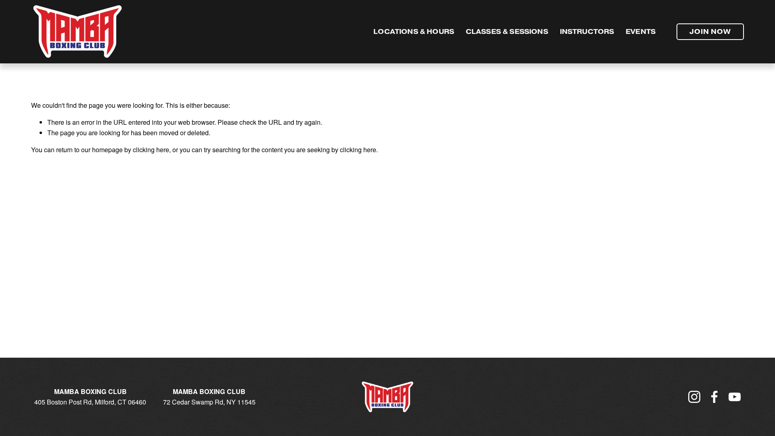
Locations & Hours (413, 31)
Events (641, 31)
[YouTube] (734, 396)
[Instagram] (694, 396)
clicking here (151, 149)
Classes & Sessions (507, 31)
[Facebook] (714, 396)
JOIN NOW (710, 31)
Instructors (587, 31)
